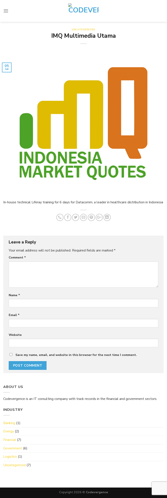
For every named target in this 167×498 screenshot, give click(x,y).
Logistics (10, 456)
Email (14, 315)
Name (14, 295)
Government (12, 448)
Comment (17, 257)
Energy (8, 431)
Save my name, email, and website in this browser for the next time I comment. (76, 355)
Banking (9, 423)
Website (15, 335)
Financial (9, 439)
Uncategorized (83, 29)
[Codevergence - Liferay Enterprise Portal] (83, 11)
